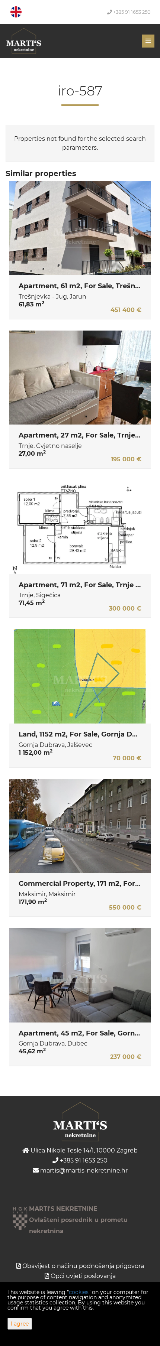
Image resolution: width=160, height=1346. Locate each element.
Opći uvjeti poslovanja (83, 1276)
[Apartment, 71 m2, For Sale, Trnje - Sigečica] (80, 527)
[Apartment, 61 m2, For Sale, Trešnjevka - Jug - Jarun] (80, 228)
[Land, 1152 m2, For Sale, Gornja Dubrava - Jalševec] (80, 676)
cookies (79, 1292)
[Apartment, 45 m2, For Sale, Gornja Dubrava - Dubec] (80, 975)
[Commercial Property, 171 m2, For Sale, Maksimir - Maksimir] (80, 826)
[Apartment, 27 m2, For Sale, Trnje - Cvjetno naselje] (80, 378)
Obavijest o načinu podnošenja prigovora (83, 1265)
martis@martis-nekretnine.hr (83, 1170)
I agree (20, 1323)
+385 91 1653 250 (131, 12)
